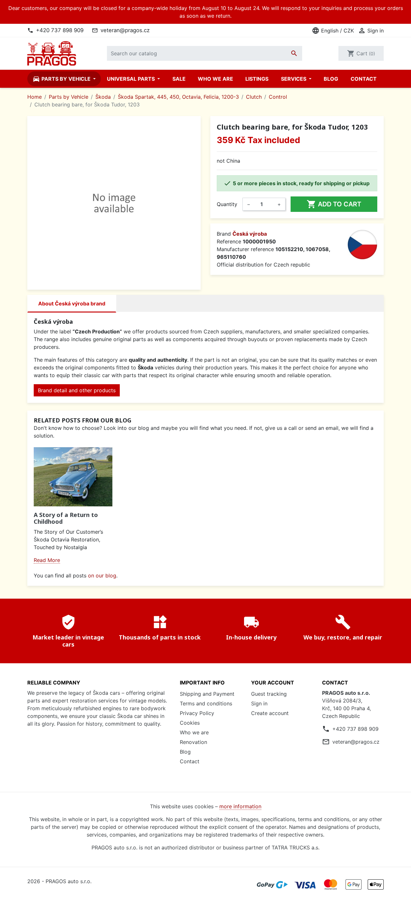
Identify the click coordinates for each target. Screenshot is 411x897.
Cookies (190, 723)
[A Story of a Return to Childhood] (73, 476)
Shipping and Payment (207, 694)
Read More (47, 560)
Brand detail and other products (77, 390)
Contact (364, 79)
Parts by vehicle (62, 79)
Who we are (215, 79)
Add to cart (334, 204)
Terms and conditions (206, 703)
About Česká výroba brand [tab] (71, 303)
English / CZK (333, 30)
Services (294, 79)
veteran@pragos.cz (125, 30)
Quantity (227, 204)
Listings (256, 79)
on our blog (102, 575)
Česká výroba (249, 234)
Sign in (259, 703)
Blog (331, 79)
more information (240, 806)
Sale (179, 79)
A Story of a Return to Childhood (66, 518)
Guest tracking (269, 694)
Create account (270, 713)
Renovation (193, 742)
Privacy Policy (197, 713)
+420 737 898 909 (59, 30)
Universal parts (131, 79)
